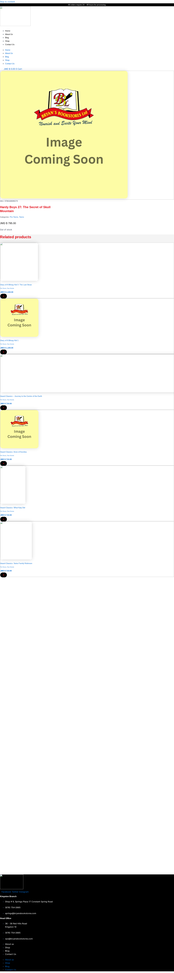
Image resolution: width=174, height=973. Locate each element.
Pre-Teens (14, 217)
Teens (21, 217)
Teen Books (10, 288)
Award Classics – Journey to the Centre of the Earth (21, 396)
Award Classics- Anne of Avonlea (13, 452)
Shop (7, 41)
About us (9, 944)
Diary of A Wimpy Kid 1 (9, 340)
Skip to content (7, 1)
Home (7, 31)
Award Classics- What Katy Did (12, 508)
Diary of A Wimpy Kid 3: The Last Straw (16, 285)
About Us (9, 34)
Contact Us (10, 44)
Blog (7, 37)
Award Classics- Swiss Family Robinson (16, 563)
